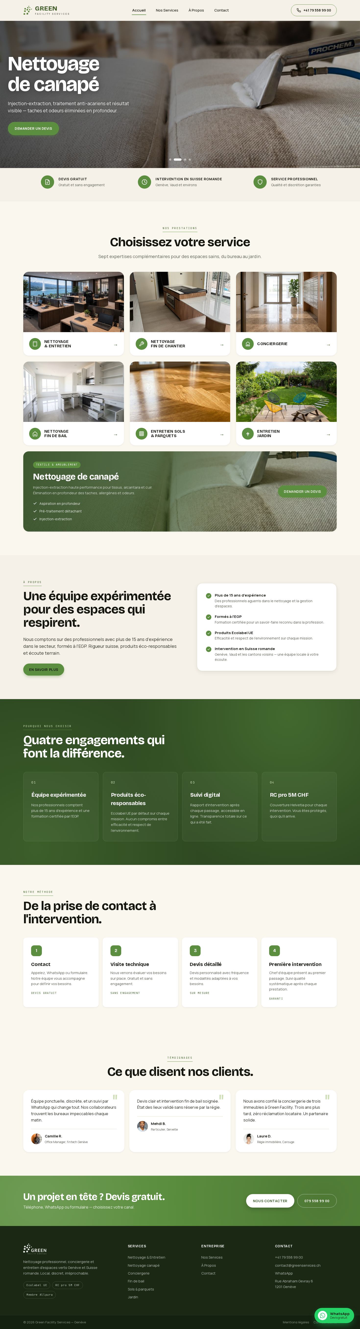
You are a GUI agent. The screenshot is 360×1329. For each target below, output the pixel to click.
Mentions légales (296, 1322)
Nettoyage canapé (144, 1265)
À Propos (196, 10)
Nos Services (167, 10)
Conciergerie (139, 1273)
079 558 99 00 (317, 1201)
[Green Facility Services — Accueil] (69, 1249)
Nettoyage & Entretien (146, 1257)
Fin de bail (136, 1281)
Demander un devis (33, 128)
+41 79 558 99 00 (289, 1257)
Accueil (139, 10)
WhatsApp (284, 1273)
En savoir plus (43, 669)
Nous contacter (270, 1201)
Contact (221, 10)
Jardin (133, 1297)
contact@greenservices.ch (298, 1265)
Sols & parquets (141, 1289)
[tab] (170, 159)
